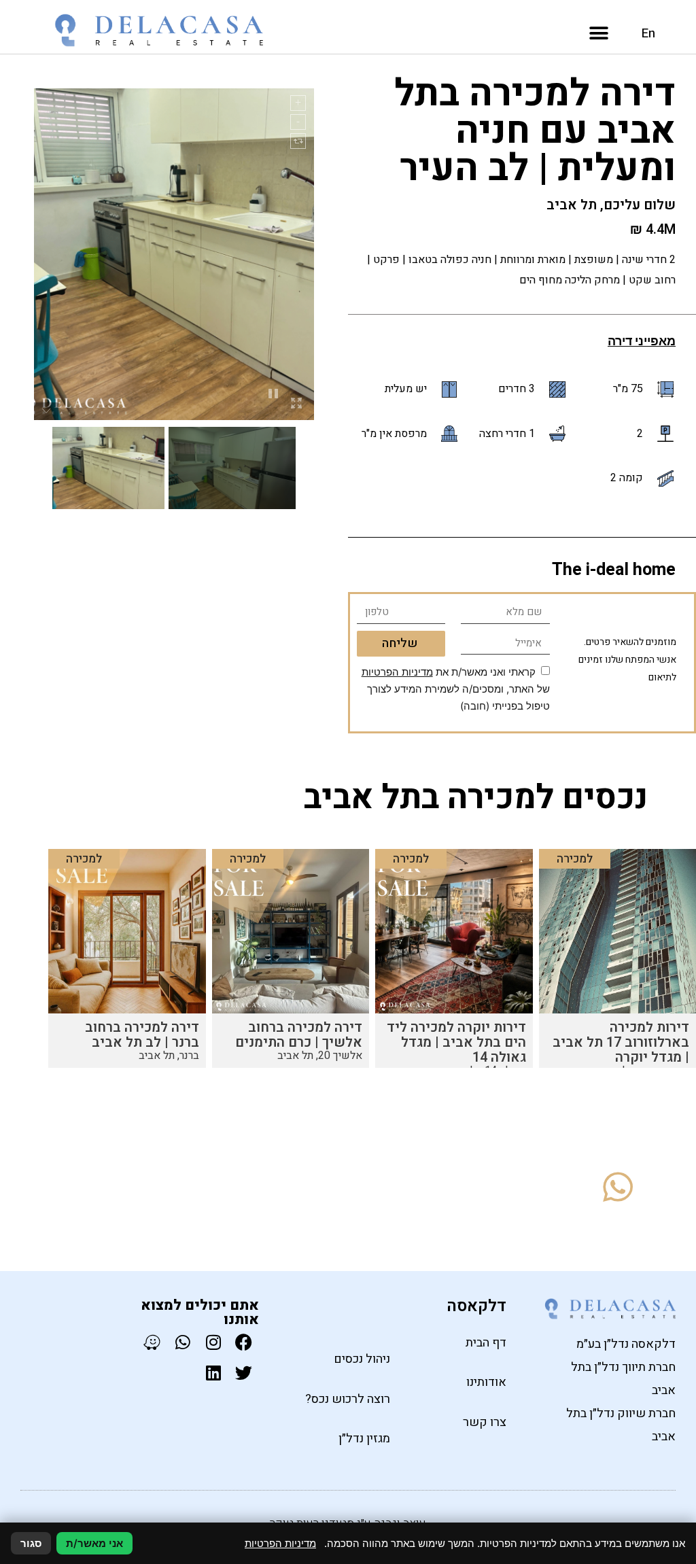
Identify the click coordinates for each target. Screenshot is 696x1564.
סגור (30, 1543)
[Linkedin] (213, 1372)
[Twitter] (243, 1372)
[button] (599, 33)
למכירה (575, 858)
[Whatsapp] (182, 1342)
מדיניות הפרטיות (397, 671)
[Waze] (152, 1342)
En (648, 33)
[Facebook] (243, 1342)
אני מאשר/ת (94, 1543)
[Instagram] (213, 1342)
